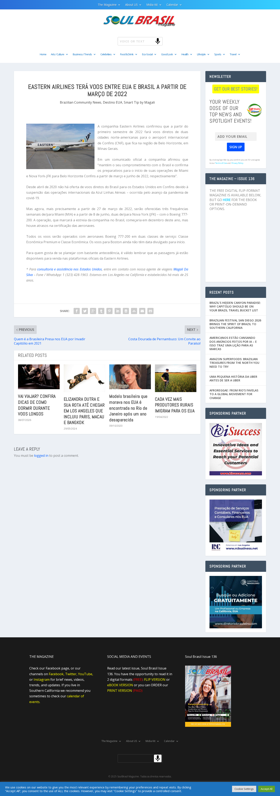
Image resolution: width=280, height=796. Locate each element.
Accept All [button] (266, 789)
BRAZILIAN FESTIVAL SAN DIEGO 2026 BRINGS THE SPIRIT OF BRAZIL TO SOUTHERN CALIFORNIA (235, 324)
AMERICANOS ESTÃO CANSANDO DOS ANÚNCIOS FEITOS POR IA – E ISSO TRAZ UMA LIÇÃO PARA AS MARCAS (233, 343)
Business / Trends (82, 54)
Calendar (172, 5)
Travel (233, 54)
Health (184, 54)
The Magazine (107, 5)
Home (43, 54)
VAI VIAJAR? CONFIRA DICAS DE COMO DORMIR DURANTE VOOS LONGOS (37, 405)
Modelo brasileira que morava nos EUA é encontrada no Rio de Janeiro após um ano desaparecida (128, 407)
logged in (41, 455)
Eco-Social (147, 54)
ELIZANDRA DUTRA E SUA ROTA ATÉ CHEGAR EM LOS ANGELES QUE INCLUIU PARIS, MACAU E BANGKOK (84, 410)
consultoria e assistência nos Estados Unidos (69, 269)
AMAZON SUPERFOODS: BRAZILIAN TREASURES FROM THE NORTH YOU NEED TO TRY (234, 362)
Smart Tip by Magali (139, 102)
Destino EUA (112, 102)
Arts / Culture (57, 54)
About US (131, 5)
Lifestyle (201, 54)
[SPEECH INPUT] (151, 41)
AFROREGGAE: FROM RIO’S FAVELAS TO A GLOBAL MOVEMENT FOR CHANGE (233, 394)
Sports (217, 54)
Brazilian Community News (80, 102)
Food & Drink (126, 54)
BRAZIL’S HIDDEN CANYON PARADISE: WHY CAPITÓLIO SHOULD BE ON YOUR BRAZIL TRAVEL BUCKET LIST (235, 306)
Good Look (167, 54)
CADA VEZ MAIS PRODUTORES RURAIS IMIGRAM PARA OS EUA (175, 405)
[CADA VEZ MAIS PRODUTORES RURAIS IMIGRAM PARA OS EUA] (176, 378)
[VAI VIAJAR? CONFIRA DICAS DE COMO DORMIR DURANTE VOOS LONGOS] (39, 376)
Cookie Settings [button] (244, 789)
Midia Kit (152, 5)
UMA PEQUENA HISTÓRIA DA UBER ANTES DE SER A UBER (233, 378)
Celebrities (106, 54)
